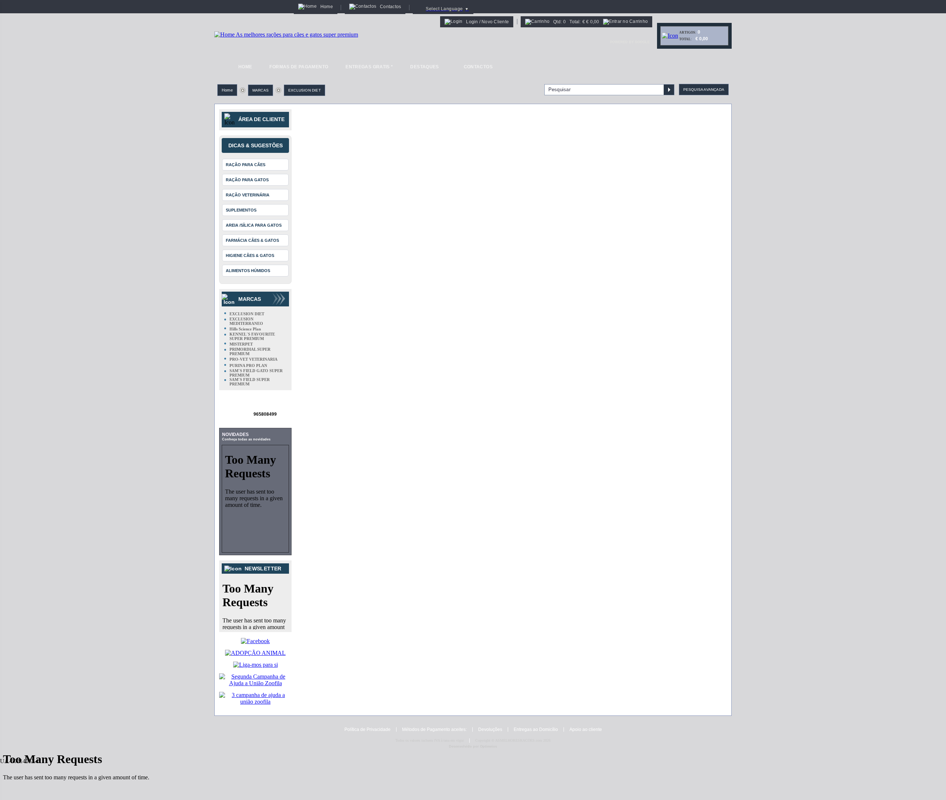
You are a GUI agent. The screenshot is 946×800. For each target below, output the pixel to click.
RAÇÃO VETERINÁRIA (247, 195)
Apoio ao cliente (585, 729)
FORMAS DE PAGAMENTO (298, 66)
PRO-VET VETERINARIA (253, 359)
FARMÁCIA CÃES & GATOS (252, 240)
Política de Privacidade (367, 729)
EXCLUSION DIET (304, 90)
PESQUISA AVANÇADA (703, 89)
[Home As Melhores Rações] (286, 34)
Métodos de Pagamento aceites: (434, 729)
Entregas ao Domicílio (536, 729)
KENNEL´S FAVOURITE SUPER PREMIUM (252, 336)
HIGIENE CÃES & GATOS (250, 255)
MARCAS (260, 90)
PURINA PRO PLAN (248, 365)
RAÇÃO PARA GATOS (247, 180)
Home (227, 90)
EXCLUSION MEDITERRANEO (246, 321)
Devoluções (490, 729)
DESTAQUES (424, 66)
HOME (245, 66)
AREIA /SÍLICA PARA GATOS (254, 225)
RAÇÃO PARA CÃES (245, 164)
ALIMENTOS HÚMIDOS (248, 270)
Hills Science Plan (245, 329)
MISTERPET (241, 344)
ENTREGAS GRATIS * (369, 66)
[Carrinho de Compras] (670, 35)
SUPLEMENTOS (241, 210)
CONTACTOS (478, 66)
